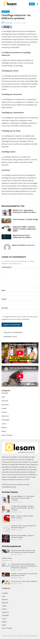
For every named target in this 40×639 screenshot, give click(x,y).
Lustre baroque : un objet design (25, 219)
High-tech (6, 11)
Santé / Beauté (7, 435)
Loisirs (4, 424)
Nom (4, 290)
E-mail (4, 299)
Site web (5, 308)
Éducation (5, 404)
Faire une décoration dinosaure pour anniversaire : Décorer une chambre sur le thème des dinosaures (24, 566)
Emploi (4, 408)
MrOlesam (8, 23)
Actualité (5, 393)
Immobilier (5, 420)
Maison (4, 427)
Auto (3, 397)
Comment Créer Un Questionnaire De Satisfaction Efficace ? (23, 526)
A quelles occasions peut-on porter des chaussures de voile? (24, 574)
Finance (4, 412)
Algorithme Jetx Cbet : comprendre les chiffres (22, 236)
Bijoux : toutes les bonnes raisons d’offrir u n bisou (22, 517)
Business (5, 401)
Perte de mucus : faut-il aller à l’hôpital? (24, 581)
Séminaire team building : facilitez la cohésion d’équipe (22, 536)
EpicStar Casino (7, 558)
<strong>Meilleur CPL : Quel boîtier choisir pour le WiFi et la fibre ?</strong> (22, 498)
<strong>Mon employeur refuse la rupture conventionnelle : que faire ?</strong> (23, 508)
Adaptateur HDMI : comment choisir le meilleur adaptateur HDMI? (24, 229)
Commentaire (7, 267)
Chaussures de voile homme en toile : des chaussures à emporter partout (23, 551)
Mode (4, 431)
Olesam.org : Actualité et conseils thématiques (22, 636)
